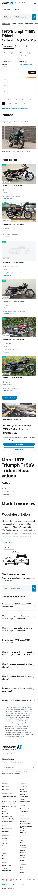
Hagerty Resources (7, 868)
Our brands (23, 847)
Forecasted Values (10, 719)
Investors (22, 857)
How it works (5, 846)
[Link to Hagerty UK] (11, 879)
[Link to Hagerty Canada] (7, 879)
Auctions (4, 838)
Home (21, 840)
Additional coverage (7, 821)
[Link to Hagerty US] (3, 879)
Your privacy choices (11, 884)
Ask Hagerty (23, 791)
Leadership (23, 845)
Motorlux (22, 830)
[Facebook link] (3, 753)
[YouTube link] (15, 753)
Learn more (19, 449)
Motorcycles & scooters (9, 806)
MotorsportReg (6, 870)
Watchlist (16, 9)
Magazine (22, 799)
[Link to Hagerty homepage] (12, 747)
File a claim (5, 789)
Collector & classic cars (9, 799)
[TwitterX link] (7, 753)
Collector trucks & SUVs (9, 801)
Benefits (22, 794)
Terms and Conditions (14, 773)
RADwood (23, 833)
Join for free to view (8, 56)
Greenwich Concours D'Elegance (26, 827)
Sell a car (5, 843)
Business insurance (7, 816)
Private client (6, 814)
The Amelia (23, 821)
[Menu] (35, 3)
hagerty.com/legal (18, 723)
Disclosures (30, 884)
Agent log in (5, 831)
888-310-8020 (24, 811)
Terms (22, 872)
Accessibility (21, 884)
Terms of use (11, 888)
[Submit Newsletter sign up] (33, 767)
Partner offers (24, 796)
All (3, 858)
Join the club (23, 786)
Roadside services (25, 809)
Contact (22, 855)
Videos (4, 853)
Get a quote (19, 444)
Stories (4, 855)
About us (22, 842)
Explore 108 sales (9, 398)
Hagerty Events (24, 818)
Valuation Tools (20, 3)
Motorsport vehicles (7, 809)
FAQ (21, 867)
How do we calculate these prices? (15, 108)
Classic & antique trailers (9, 804)
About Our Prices (27, 709)
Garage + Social (6, 865)
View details (7, 198)
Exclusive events (25, 801)
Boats (4, 811)
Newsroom (23, 852)
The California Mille (25, 823)
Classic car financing (8, 818)
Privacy (22, 870)
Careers (22, 850)
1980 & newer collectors (9, 796)
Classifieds (5, 841)
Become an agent (7, 828)
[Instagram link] (11, 753)
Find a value (6, 9)
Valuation (22, 789)
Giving (22, 860)
